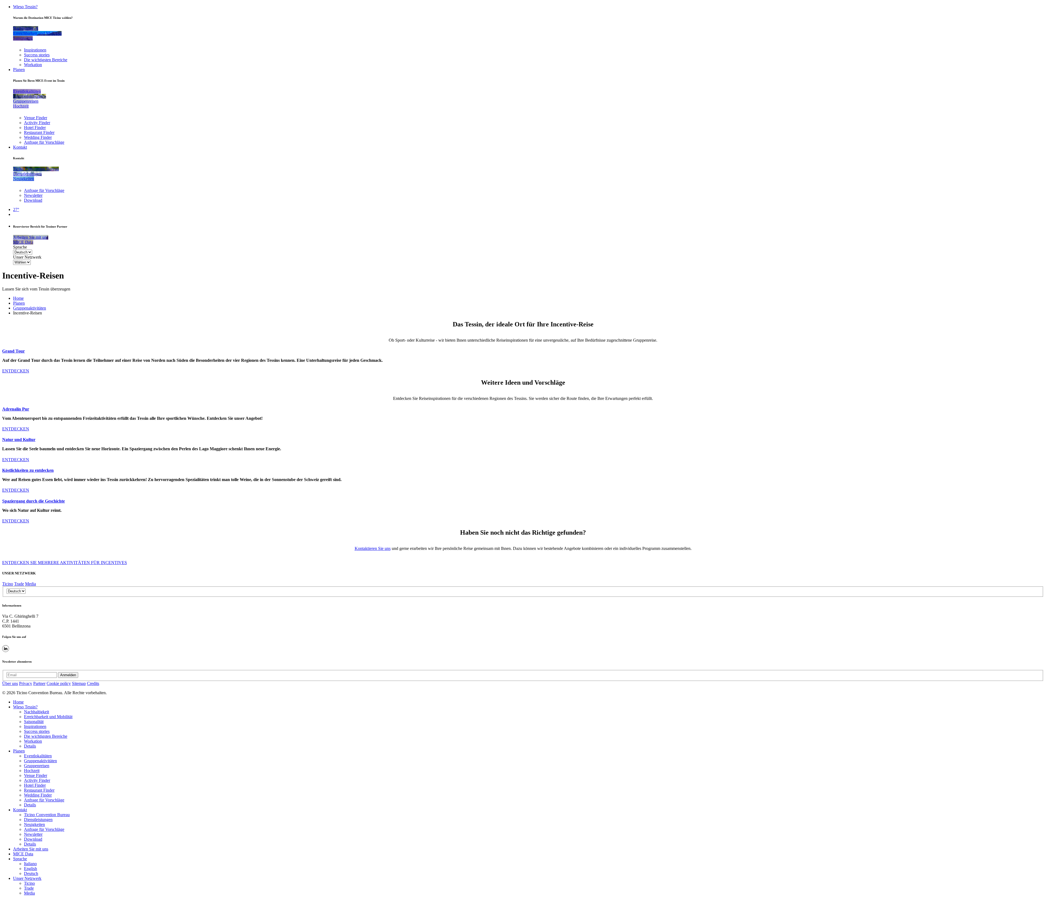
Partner (39, 683)
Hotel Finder (35, 127)
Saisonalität (34, 721)
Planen (19, 69)
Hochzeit (31, 770)
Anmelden (68, 675)
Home (18, 298)
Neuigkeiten (34, 824)
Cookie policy (59, 683)
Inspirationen (35, 50)
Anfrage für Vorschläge (44, 142)
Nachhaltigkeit (36, 711)
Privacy (25, 683)
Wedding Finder (38, 137)
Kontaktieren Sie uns (373, 548)
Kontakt (20, 147)
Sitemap (79, 683)
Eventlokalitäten (38, 756)
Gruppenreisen (36, 765)
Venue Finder (35, 117)
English (30, 868)
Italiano (30, 863)
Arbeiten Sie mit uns (30, 849)
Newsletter (33, 195)
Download (33, 200)
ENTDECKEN (15, 371)
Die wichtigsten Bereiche (45, 59)
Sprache (20, 247)
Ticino (7, 583)
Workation (33, 64)
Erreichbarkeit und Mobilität (48, 716)
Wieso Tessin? (25, 6)
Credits (93, 683)
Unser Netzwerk (27, 257)
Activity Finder (37, 122)
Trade (19, 583)
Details (30, 746)
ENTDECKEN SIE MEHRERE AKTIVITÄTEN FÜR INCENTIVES (64, 562)
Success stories (37, 55)
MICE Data (23, 854)
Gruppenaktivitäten (29, 308)
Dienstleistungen (38, 819)
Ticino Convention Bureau (47, 814)
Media (30, 583)
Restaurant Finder (39, 132)
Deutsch (31, 873)
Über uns (10, 683)
